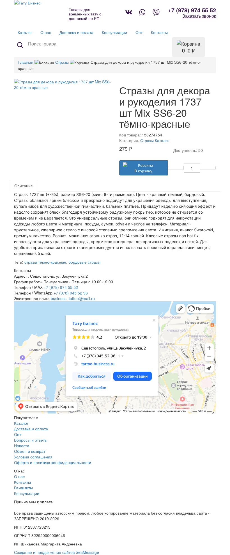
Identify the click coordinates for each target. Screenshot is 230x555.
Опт (17, 434)
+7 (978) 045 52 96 (71, 293)
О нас (19, 476)
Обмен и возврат (29, 451)
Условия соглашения (33, 457)
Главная (25, 62)
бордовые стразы (84, 262)
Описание (23, 185)
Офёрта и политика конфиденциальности (52, 462)
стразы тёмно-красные (45, 262)
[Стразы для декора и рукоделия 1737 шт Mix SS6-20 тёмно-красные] (62, 84)
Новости (21, 445)
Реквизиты (23, 487)
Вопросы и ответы (30, 440)
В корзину (143, 170)
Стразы (62, 62)
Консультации (26, 493)
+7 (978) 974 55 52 (192, 10)
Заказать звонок (199, 16)
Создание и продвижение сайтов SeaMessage (56, 552)
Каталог (162, 140)
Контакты (22, 482)
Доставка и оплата (31, 428)
